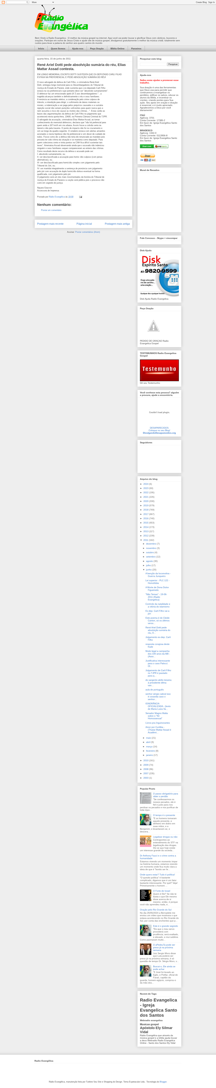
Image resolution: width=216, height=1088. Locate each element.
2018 (146, 509)
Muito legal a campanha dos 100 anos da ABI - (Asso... (157, 654)
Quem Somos (58, 48)
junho (149, 569)
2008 (146, 769)
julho (148, 565)
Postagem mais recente (50, 223)
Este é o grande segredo (165, 926)
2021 (146, 497)
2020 (146, 501)
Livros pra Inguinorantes (157, 723)
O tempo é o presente (164, 815)
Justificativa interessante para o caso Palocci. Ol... (157, 663)
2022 (146, 492)
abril (148, 742)
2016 (146, 518)
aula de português (154, 689)
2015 (146, 522)
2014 (146, 527)
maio (149, 738)
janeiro (150, 755)
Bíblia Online (117, 48)
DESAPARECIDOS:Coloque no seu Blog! (159, 429)
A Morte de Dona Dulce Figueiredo (157, 588)
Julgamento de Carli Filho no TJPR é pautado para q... (158, 673)
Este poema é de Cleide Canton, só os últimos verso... (157, 620)
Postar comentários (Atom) (87, 232)
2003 (146, 778)
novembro (151, 548)
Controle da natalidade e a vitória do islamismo (157, 605)
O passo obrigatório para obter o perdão (165, 795)
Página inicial (84, 223)
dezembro (151, 543)
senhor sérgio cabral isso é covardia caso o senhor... (158, 697)
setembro (151, 556)
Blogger (163, 1082)
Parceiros (136, 48)
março (149, 746)
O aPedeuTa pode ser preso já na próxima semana (164, 947)
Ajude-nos (77, 48)
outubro (150, 552)
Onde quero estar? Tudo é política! (157, 874)
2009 (146, 765)
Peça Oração (97, 48)
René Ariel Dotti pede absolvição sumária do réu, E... (157, 630)
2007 (146, 773)
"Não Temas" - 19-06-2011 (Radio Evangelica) (156, 597)
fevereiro (151, 751)
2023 (146, 488)
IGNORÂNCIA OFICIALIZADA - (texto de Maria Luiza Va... (158, 706)
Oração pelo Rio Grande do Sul (155, 909)
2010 (146, 760)
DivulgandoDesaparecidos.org (159, 433)
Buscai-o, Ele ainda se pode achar (164, 967)
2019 (146, 505)
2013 (146, 531)
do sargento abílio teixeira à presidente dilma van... (158, 683)
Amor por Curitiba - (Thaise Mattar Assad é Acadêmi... (158, 730)
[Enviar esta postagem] (80, 197)
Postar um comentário (51, 210)
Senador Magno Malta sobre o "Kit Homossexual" (156, 716)
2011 (146, 540)
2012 (146, 535)
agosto (150, 561)
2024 (146, 484)
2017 (146, 514)
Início (41, 48)
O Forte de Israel (161, 891)
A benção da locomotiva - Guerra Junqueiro (158, 574)
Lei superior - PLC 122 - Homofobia (157, 581)
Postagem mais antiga (117, 223)
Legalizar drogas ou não (165, 837)
